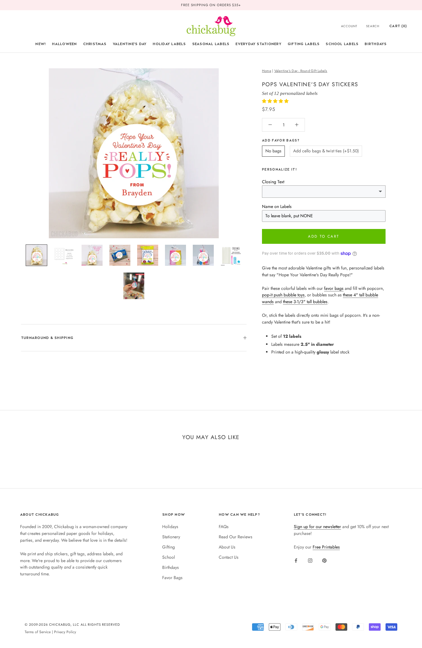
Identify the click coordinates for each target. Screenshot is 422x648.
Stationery (171, 537)
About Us (227, 547)
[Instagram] (310, 560)
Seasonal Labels (211, 43)
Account (349, 26)
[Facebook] (296, 560)
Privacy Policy (65, 631)
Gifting (168, 547)
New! (40, 43)
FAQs (224, 526)
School (168, 557)
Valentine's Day (130, 43)
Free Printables (326, 547)
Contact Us (228, 557)
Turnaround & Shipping (47, 337)
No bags (273, 151)
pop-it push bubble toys (283, 295)
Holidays (170, 526)
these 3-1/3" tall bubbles (305, 302)
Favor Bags (172, 577)
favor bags (334, 288)
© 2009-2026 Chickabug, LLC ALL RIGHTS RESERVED (72, 624)
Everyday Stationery (258, 43)
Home (266, 70)
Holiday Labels (169, 43)
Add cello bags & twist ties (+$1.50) (326, 151)
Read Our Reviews (235, 537)
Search (372, 26)
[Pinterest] (324, 560)
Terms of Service (38, 631)
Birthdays (375, 43)
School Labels (342, 43)
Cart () (398, 25)
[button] (276, 101)
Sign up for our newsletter (317, 526)
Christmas (95, 43)
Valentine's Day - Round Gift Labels (300, 70)
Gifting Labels (303, 43)
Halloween (64, 43)
